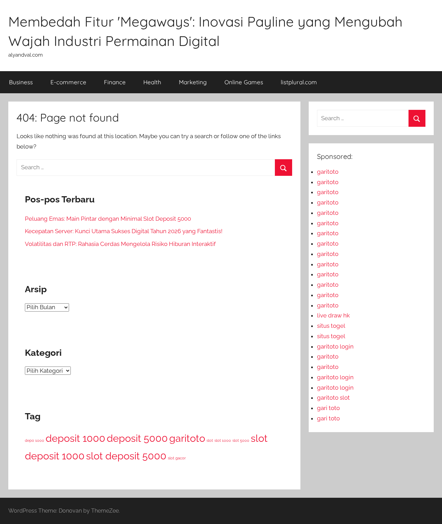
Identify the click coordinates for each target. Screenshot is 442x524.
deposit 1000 (75, 438)
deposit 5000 (137, 438)
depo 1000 (34, 440)
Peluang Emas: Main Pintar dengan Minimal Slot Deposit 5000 (108, 218)
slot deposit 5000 (126, 456)
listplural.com (299, 82)
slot (209, 440)
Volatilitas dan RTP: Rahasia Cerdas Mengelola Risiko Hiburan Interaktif (120, 243)
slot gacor (177, 458)
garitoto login (335, 346)
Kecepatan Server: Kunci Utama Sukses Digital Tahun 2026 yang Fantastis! (123, 231)
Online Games (243, 82)
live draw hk (333, 315)
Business (21, 82)
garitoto (187, 438)
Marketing (193, 82)
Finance (115, 82)
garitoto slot (333, 397)
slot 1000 (222, 440)
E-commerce (68, 82)
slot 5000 (240, 440)
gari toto (328, 407)
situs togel (331, 325)
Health (152, 82)
